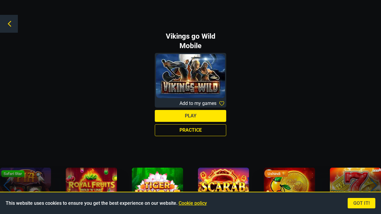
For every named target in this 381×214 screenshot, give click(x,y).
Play (190, 116)
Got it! (361, 203)
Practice (190, 130)
